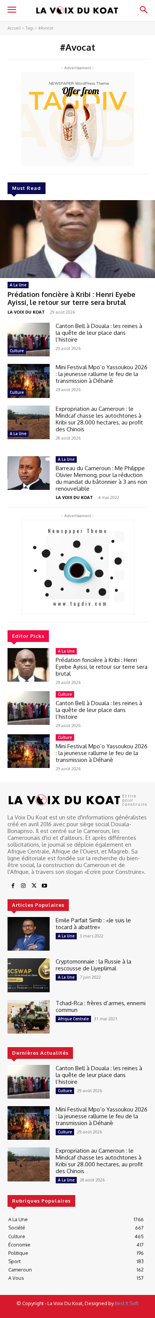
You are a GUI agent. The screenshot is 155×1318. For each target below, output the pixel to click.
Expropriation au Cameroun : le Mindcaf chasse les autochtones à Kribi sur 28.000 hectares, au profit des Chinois (99, 419)
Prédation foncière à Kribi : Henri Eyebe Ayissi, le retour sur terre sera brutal (71, 298)
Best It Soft (126, 1303)
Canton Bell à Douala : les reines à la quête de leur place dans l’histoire (99, 332)
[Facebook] (13, 886)
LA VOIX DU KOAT (26, 312)
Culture (17, 350)
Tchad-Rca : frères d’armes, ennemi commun (101, 1006)
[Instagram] (23, 886)
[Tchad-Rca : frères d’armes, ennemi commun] (29, 1017)
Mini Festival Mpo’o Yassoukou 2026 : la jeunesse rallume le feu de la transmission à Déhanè (101, 374)
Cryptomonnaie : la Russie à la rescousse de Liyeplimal (93, 965)
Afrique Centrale (73, 1018)
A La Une (18, 285)
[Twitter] (34, 886)
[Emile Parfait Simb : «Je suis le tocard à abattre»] (29, 934)
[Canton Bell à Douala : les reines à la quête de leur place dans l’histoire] (29, 339)
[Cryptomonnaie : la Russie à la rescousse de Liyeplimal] (29, 975)
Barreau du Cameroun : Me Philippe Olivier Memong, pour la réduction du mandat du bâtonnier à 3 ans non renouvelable (101, 478)
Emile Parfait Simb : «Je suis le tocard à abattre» (93, 924)
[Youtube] (44, 886)
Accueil (14, 28)
